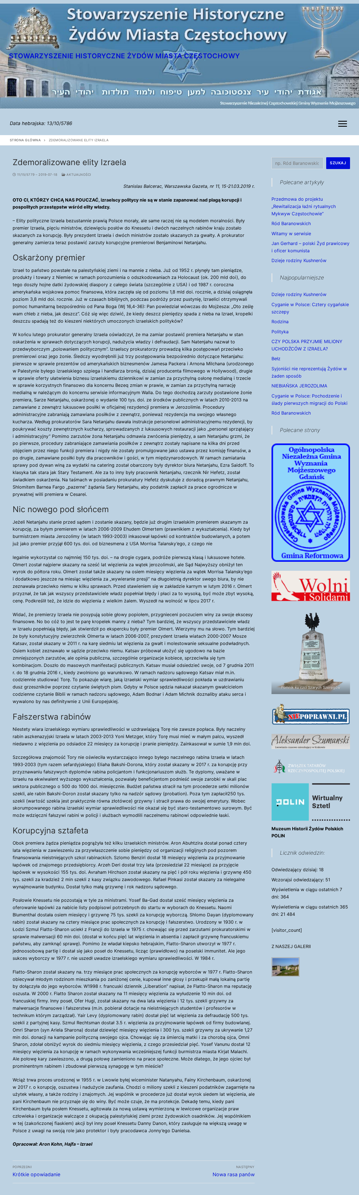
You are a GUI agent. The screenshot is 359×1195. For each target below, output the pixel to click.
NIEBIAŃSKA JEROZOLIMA (299, 386)
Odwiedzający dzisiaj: (295, 869)
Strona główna (25, 140)
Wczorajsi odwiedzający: (298, 879)
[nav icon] (343, 124)
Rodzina (280, 321)
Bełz (275, 358)
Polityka (280, 331)
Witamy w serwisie (291, 233)
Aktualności (78, 175)
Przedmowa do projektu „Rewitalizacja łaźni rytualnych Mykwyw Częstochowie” (303, 206)
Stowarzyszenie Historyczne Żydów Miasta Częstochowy (124, 56)
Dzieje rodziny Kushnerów (298, 260)
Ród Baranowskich (291, 223)
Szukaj (338, 163)
